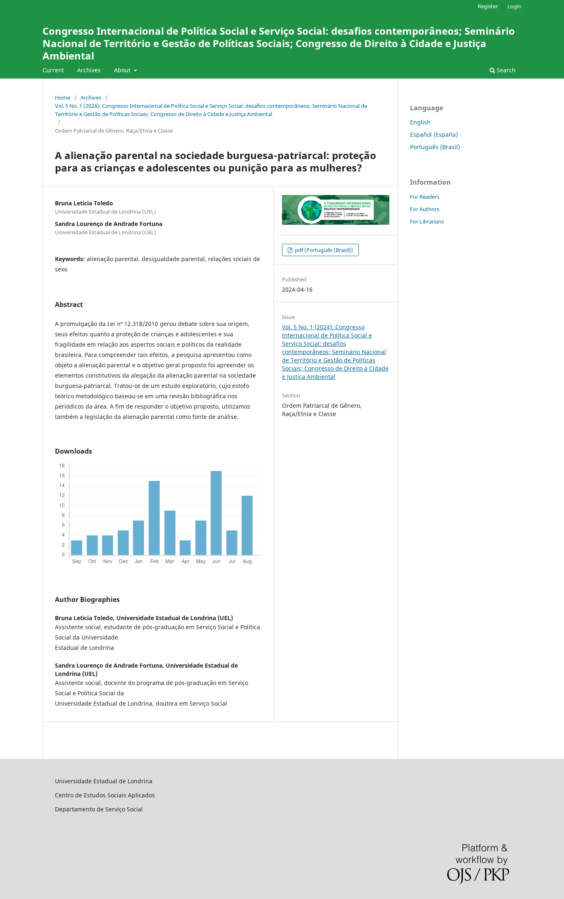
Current (53, 70)
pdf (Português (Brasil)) (323, 250)
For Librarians (427, 221)
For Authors (424, 209)
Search (505, 70)
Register (488, 6)
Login (514, 6)
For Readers (424, 196)
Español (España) (434, 134)
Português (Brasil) (435, 147)
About (123, 70)
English (420, 122)
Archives (89, 70)
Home (62, 97)
